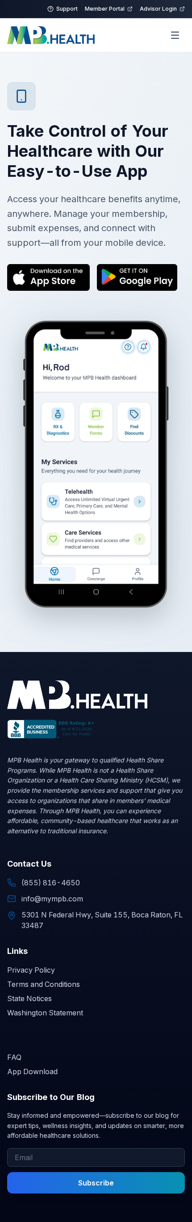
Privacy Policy (31, 969)
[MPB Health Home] (51, 35)
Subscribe (96, 1182)
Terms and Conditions (43, 984)
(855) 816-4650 (50, 882)
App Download (32, 1071)
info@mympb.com (52, 898)
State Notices (29, 998)
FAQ (14, 1057)
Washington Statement (45, 1012)
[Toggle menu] (175, 35)
